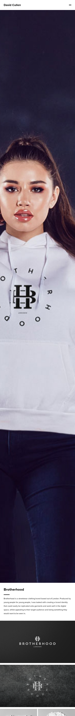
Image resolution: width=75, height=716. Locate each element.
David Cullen (12, 5)
